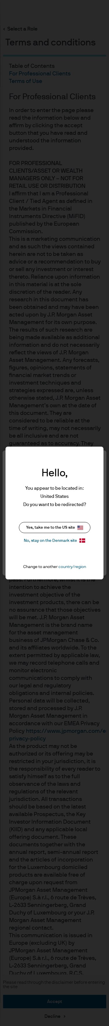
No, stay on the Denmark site (50, 541)
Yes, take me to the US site (50, 528)
